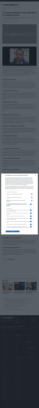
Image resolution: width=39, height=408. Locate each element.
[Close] (36, 175)
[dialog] (19, 204)
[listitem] (19, 191)
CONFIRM (12, 231)
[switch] (31, 194)
